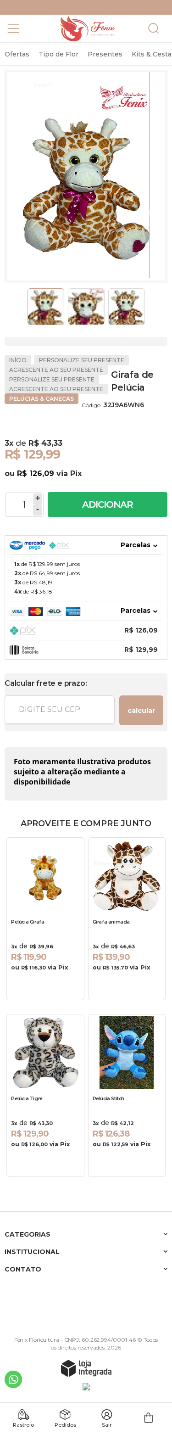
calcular (141, 710)
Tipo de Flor (58, 54)
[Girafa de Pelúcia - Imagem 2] (86, 306)
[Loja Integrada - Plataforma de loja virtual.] (86, 1368)
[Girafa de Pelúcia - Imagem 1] (46, 306)
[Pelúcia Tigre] (45, 1095)
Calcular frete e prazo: (46, 683)
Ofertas (17, 54)
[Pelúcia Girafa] (45, 919)
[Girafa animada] (127, 919)
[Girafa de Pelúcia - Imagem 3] (126, 306)
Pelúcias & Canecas (41, 398)
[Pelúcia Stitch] (127, 1095)
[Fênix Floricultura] (87, 28)
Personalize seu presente (81, 360)
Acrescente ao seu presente (56, 369)
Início (18, 360)
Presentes (105, 54)
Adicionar (107, 504)
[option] (17, 54)
